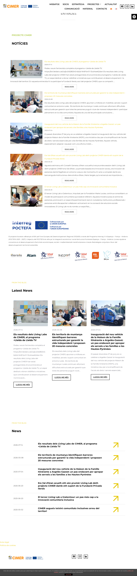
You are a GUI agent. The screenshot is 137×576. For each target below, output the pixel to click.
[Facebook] (122, 6)
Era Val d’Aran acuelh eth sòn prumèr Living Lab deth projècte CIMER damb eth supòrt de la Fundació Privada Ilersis (70, 486)
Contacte (101, 9)
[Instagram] (127, 6)
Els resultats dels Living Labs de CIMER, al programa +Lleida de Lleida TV (75, 62)
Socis (66, 4)
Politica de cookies (8, 545)
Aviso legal (4, 542)
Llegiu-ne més (24, 386)
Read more (71, 86)
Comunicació (72, 9)
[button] (134, 17)
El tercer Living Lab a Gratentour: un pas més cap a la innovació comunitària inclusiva (81, 187)
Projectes (93, 4)
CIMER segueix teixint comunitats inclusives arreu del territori (68, 509)
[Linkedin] (132, 6)
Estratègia (78, 4)
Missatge (54, 4)
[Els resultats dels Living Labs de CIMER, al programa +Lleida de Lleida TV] (26, 69)
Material (88, 9)
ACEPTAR (68, 574)
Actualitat (111, 4)
